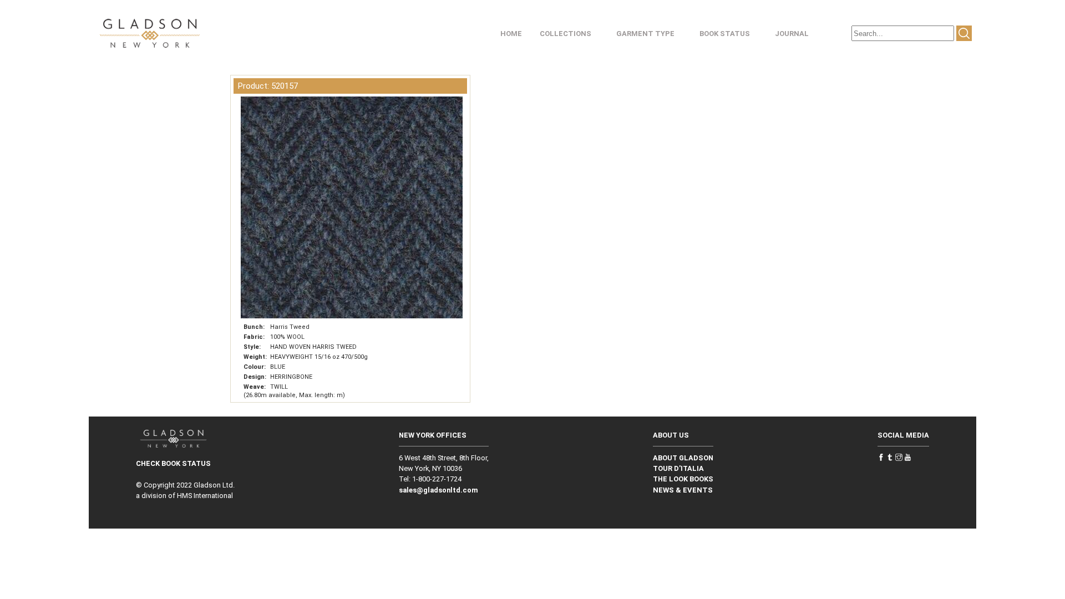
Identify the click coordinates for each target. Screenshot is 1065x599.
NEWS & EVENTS (683, 490)
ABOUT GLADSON (683, 458)
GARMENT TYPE (645, 33)
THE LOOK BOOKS (683, 479)
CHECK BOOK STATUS (173, 463)
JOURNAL (792, 33)
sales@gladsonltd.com (438, 490)
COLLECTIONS (565, 33)
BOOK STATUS (724, 33)
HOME (511, 33)
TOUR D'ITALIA (678, 468)
